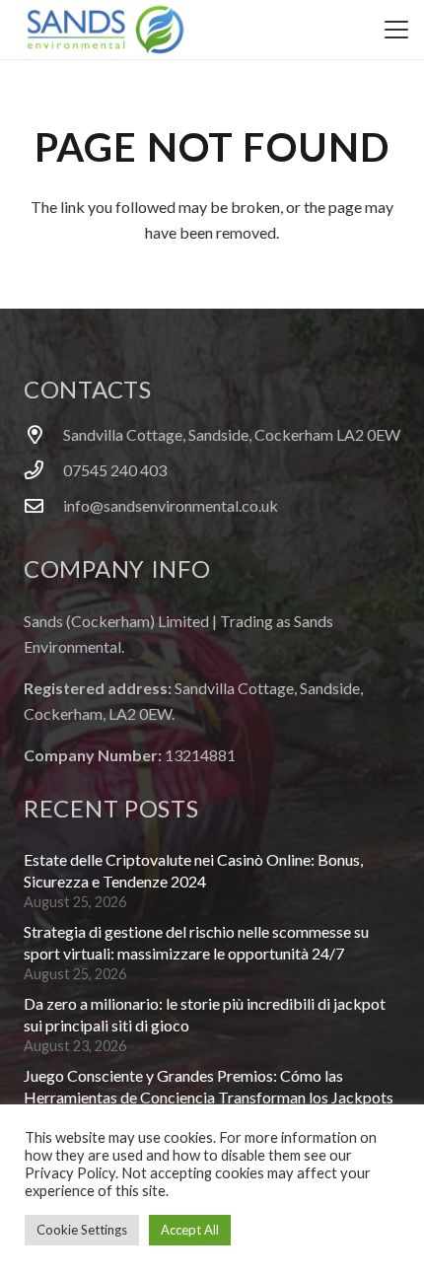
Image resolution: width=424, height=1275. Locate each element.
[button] (396, 29)
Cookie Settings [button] (81, 1230)
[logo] (105, 29)
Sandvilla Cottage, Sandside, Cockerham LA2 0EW (231, 434)
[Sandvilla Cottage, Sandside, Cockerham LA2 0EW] (43, 434)
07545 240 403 (115, 469)
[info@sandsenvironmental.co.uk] (43, 505)
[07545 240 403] (43, 469)
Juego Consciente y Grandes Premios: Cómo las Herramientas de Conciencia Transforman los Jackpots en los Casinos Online (208, 1097)
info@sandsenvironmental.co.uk (170, 505)
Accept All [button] (190, 1230)
